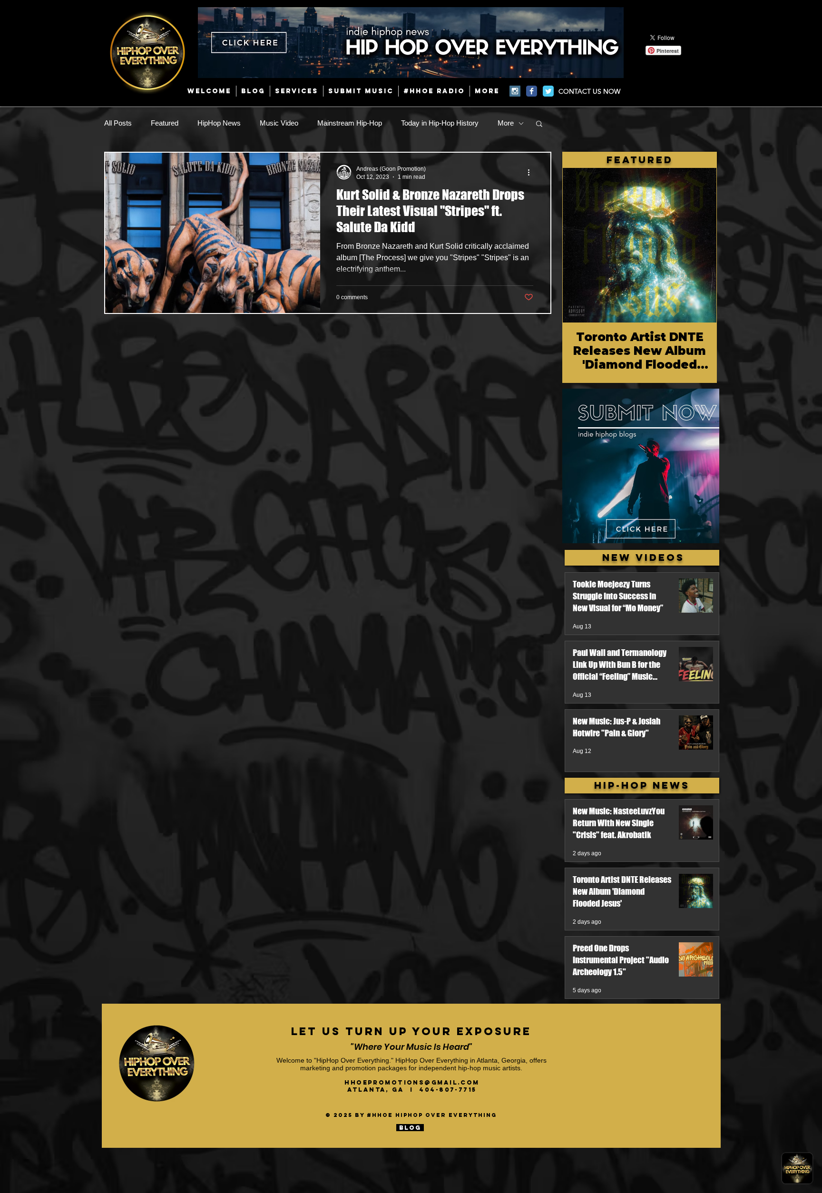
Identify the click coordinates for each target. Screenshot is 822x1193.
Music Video (279, 123)
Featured (164, 123)
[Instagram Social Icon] (514, 91)
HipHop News (219, 123)
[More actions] (532, 172)
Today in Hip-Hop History (440, 123)
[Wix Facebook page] (531, 91)
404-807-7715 (447, 1089)
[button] (539, 124)
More (506, 123)
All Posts (118, 123)
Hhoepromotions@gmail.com (412, 1082)
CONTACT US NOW (589, 91)
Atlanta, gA (378, 1089)
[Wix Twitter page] (548, 91)
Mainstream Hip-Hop (349, 123)
